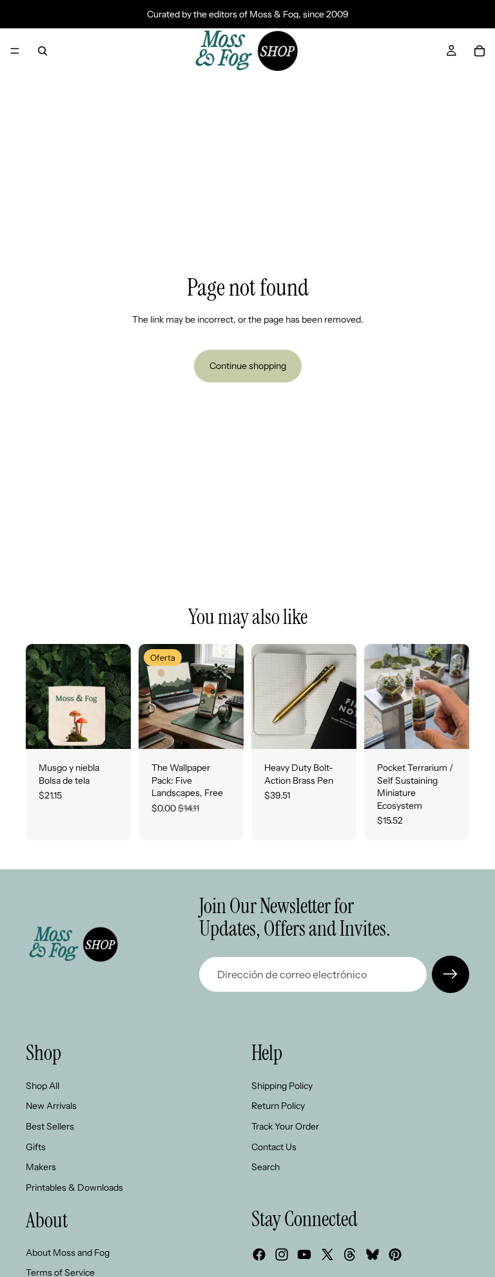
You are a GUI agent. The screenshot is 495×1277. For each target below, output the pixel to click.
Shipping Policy (282, 1086)
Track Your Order (285, 1126)
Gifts (36, 1147)
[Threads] (350, 1254)
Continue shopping (247, 366)
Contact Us (273, 1147)
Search (265, 1167)
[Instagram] (281, 1254)
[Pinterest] (395, 1254)
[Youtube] (304, 1254)
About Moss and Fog (68, 1252)
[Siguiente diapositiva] (116, 696)
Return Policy (278, 1105)
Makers (41, 1167)
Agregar (121, 728)
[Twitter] (327, 1254)
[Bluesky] (372, 1254)
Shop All (42, 1086)
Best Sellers (50, 1126)
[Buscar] (42, 51)
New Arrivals (51, 1105)
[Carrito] (479, 51)
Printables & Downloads (74, 1187)
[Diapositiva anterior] (40, 696)
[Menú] (15, 51)
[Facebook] (259, 1254)
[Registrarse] (450, 974)
